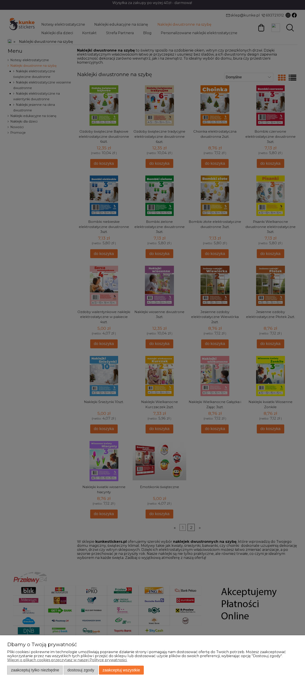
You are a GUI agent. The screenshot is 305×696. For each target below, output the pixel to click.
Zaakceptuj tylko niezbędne (35, 670)
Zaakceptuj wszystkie (121, 670)
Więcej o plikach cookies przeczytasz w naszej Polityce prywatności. (67, 660)
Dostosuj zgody (80, 670)
